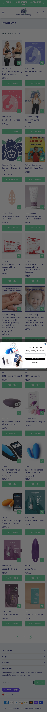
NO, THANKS (35, 362)
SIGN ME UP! (35, 358)
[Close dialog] (45, 344)
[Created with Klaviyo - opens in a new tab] (23, 369)
